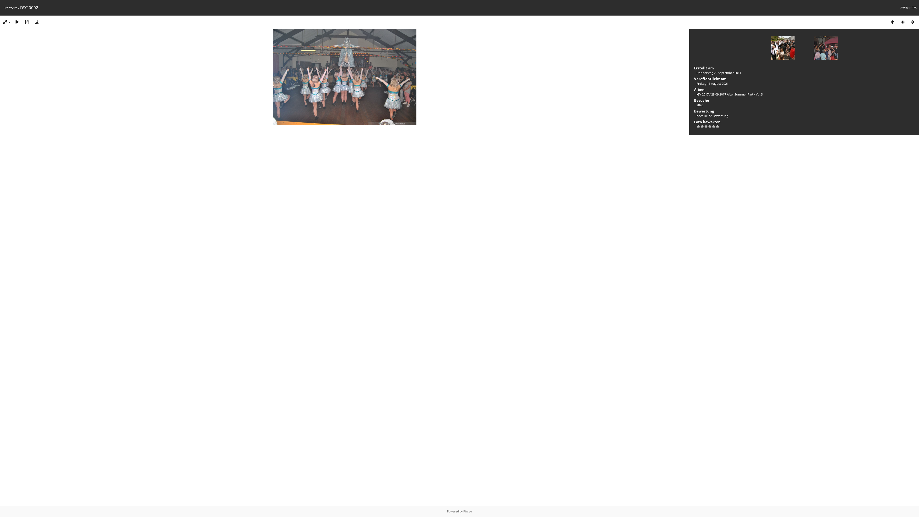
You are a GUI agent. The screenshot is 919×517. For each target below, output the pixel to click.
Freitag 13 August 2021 (712, 83)
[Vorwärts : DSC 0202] (913, 22)
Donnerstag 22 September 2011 (718, 73)
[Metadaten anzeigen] (27, 22)
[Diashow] (17, 22)
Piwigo (467, 511)
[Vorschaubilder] (893, 22)
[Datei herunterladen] (37, 22)
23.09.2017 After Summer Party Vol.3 (737, 94)
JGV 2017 (702, 94)
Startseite (10, 8)
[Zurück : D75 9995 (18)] (903, 22)
